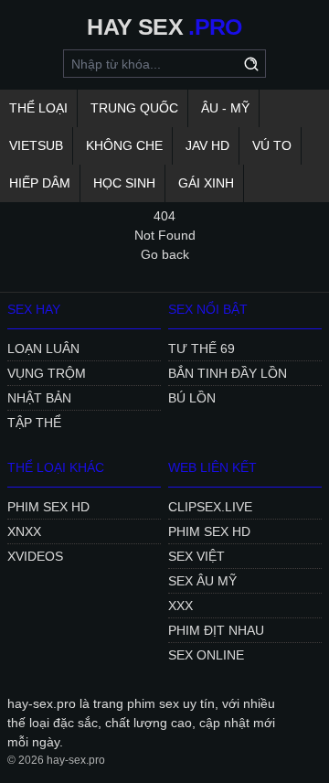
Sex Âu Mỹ (202, 581)
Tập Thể (34, 422)
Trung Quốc (134, 108)
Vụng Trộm (46, 373)
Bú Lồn (192, 398)
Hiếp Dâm (39, 183)
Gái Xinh (206, 183)
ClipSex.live (210, 506)
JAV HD (207, 145)
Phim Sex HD (209, 531)
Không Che (124, 145)
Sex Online (206, 655)
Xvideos (35, 556)
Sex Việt (196, 556)
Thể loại (38, 108)
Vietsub (36, 145)
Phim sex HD (48, 506)
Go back (165, 254)
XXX (180, 605)
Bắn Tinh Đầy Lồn (227, 373)
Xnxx (24, 531)
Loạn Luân (43, 348)
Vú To (272, 145)
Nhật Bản (39, 398)
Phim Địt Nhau (216, 630)
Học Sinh (124, 183)
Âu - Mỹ (225, 108)
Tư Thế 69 (201, 348)
